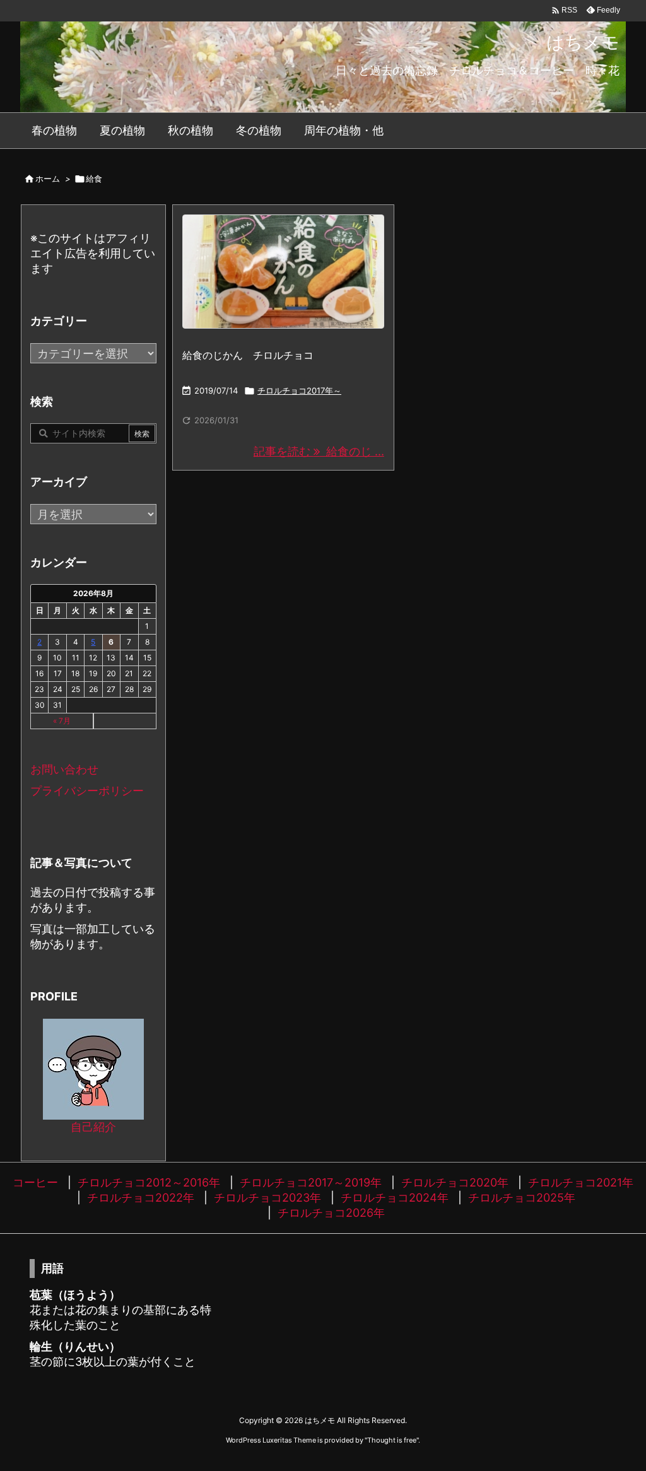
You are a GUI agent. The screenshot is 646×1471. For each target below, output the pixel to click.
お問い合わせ (64, 769)
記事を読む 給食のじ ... (319, 451)
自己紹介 (93, 1127)
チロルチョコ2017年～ (299, 390)
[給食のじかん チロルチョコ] (283, 271)
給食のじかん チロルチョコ (248, 355)
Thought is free (391, 1440)
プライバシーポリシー (87, 790)
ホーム (47, 178)
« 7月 (62, 720)
